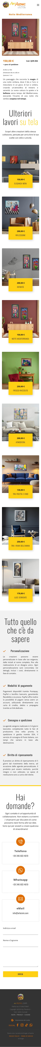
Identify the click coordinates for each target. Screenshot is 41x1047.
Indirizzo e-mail (9, 928)
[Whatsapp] (31, 1025)
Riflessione (20, 235)
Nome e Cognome (10, 940)
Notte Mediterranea (20, 14)
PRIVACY (20, 1015)
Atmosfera (20, 442)
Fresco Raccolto (20, 390)
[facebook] (17, 1025)
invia (20, 974)
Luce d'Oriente (20, 597)
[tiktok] (26, 1025)
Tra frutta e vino (20, 494)
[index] (14, 5)
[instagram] (22, 1025)
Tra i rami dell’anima (20, 545)
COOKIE (27, 1015)
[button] (5, 37)
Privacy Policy (14, 1036)
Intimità (20, 287)
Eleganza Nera (20, 183)
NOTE (13, 1015)
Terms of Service (27, 1036)
